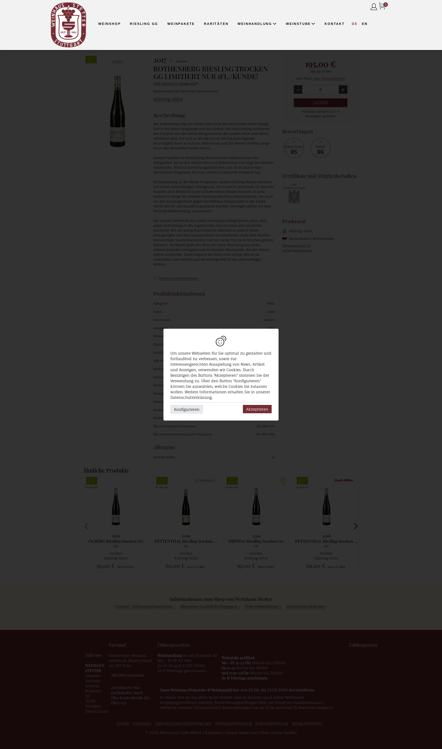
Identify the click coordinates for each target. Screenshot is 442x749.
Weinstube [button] (298, 24)
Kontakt (335, 24)
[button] (274, 24)
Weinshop (109, 24)
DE (355, 24)
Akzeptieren (257, 409)
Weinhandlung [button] (255, 24)
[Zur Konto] (374, 7)
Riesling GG (144, 24)
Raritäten (216, 24)
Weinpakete (181, 24)
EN (365, 24)
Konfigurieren (186, 409)
